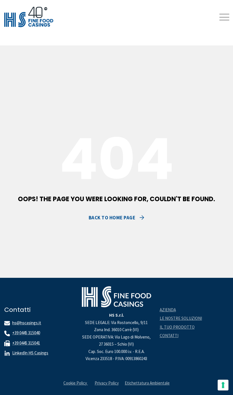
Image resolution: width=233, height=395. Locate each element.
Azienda (168, 309)
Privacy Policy (107, 383)
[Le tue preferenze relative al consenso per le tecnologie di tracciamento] (223, 385)
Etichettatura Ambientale (147, 383)
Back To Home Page (112, 218)
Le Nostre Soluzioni (181, 318)
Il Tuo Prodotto (177, 327)
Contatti (169, 335)
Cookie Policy (75, 383)
